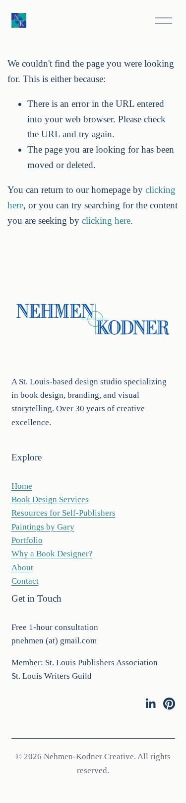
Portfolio (27, 540)
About (22, 567)
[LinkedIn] (150, 704)
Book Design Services (50, 499)
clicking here (106, 220)
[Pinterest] (169, 704)
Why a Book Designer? (52, 553)
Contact (25, 581)
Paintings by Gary (42, 527)
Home (21, 486)
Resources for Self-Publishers (63, 513)
